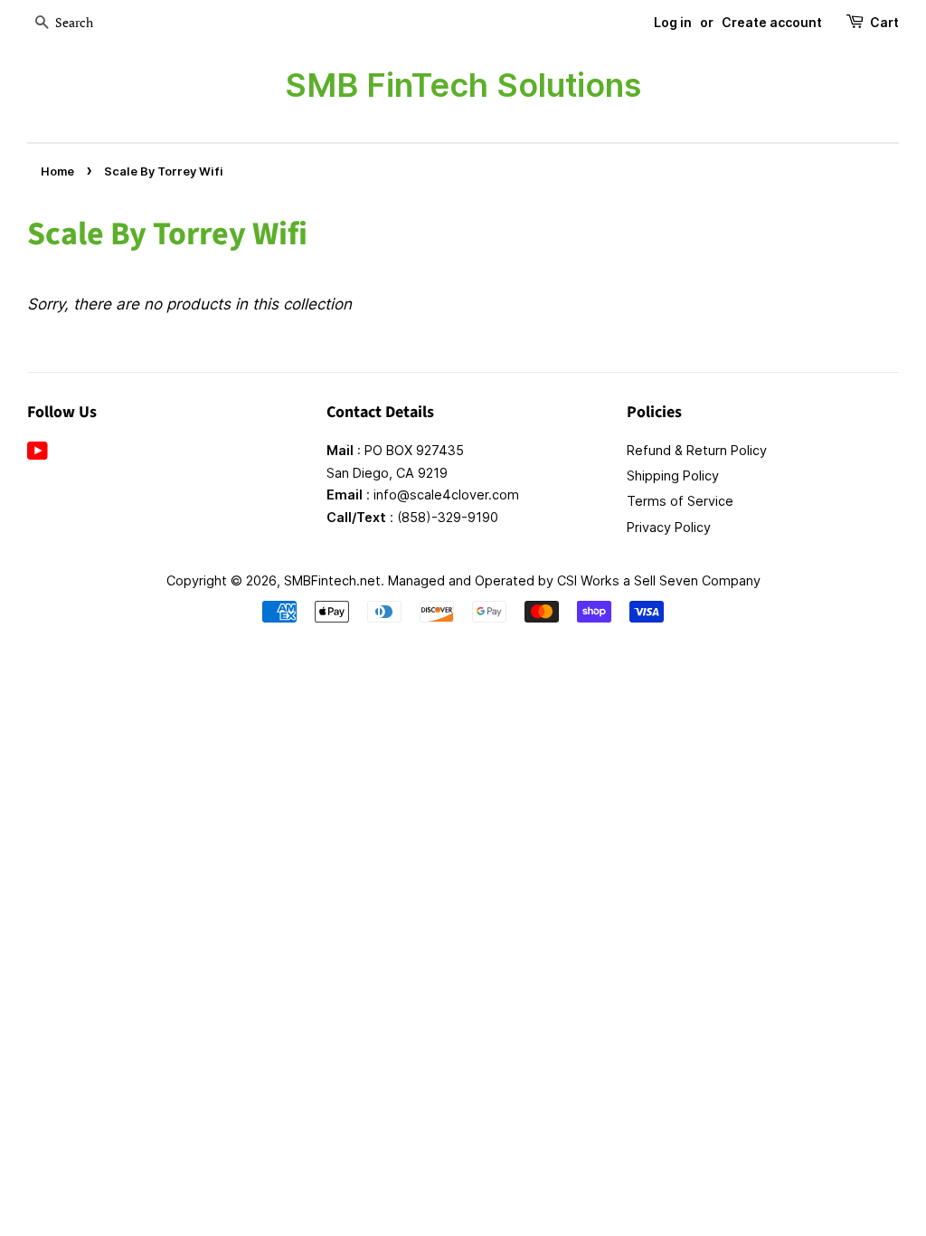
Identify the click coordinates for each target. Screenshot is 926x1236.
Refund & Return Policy (697, 450)
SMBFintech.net (332, 580)
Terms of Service (680, 501)
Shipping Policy (673, 475)
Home (57, 171)
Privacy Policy (669, 527)
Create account (772, 22)
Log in (673, 22)
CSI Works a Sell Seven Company (659, 580)
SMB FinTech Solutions (463, 85)
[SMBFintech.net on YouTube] (37, 453)
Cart (884, 22)
